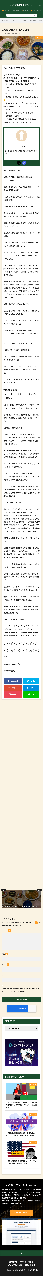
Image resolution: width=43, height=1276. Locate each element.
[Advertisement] (21, 792)
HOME (6, 21)
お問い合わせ (30, 1265)
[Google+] (12, 687)
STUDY (25, 11)
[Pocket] (12, 694)
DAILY (24, 21)
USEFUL (36, 11)
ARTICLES (15, 21)
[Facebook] (12, 681)
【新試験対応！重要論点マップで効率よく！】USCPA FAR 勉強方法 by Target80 (21, 1134)
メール (5, 965)
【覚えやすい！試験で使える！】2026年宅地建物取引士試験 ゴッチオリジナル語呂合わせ (21, 1104)
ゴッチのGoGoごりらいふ (28, 1270)
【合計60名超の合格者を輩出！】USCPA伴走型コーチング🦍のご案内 (21, 1162)
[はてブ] (31, 687)
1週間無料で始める (21, 1213)
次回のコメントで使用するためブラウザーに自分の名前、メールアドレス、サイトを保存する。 (21, 990)
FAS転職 (16, 11)
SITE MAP (13, 1262)
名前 (4, 954)
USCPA (6, 11)
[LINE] (31, 694)
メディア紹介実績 (15, 1265)
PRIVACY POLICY (27, 1262)
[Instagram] (24, 163)
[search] (34, 15)
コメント (6, 931)
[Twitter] (19, 163)
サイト (4, 975)
